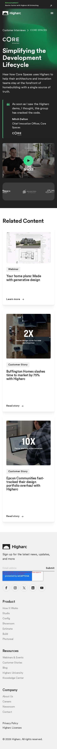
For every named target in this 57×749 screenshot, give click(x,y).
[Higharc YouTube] (42, 588)
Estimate (8, 629)
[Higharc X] (24, 588)
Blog (5, 668)
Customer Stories (12, 663)
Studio (6, 613)
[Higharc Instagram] (15, 588)
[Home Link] (12, 13)
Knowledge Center (13, 678)
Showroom (8, 623)
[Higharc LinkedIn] (33, 588)
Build (5, 634)
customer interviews (14, 30)
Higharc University (13, 673)
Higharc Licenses (12, 728)
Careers (7, 701)
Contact (7, 712)
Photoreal (8, 639)
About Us (8, 696)
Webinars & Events (13, 657)
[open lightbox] (28, 160)
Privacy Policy (10, 723)
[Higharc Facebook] (6, 588)
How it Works (10, 608)
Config (6, 618)
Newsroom (9, 707)
